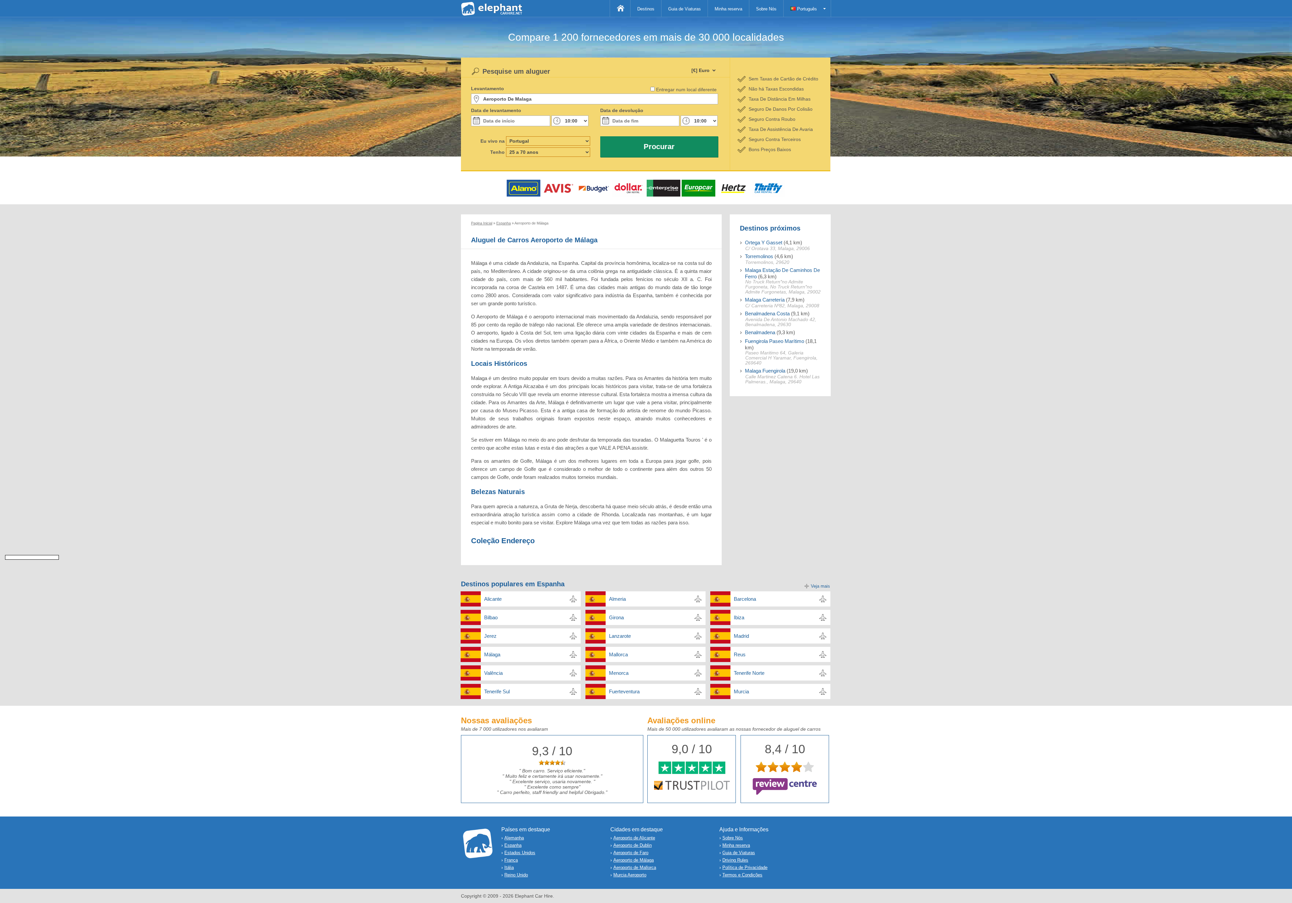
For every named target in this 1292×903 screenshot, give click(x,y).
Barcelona (745, 599)
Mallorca (618, 654)
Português (806, 8)
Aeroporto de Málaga (633, 860)
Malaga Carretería (765, 300)
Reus (740, 654)
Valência (493, 673)
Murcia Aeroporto (629, 874)
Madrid (741, 636)
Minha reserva (728, 8)
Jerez (490, 636)
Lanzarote (620, 636)
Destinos (645, 8)
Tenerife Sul (497, 691)
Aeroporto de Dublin (632, 845)
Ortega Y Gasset (763, 242)
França (511, 860)
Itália (509, 867)
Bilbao (491, 617)
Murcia (741, 691)
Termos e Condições (742, 874)
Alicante (493, 599)
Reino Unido (516, 874)
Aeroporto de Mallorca (634, 867)
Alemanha (514, 837)
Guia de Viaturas (684, 8)
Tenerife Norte (749, 673)
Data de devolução (621, 110)
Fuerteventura (624, 691)
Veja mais (820, 586)
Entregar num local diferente (686, 89)
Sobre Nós (766, 8)
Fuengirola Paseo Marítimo (774, 341)
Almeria (617, 599)
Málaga (492, 654)
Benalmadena (760, 332)
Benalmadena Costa (767, 313)
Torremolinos (759, 256)
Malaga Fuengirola (765, 371)
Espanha (513, 845)
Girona (616, 617)
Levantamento (487, 88)
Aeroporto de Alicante (634, 837)
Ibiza (739, 617)
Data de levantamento (496, 110)
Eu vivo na (492, 141)
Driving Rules (735, 860)
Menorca (619, 673)
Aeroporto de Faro (630, 852)
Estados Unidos (519, 852)
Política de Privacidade (744, 867)
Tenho (497, 152)
